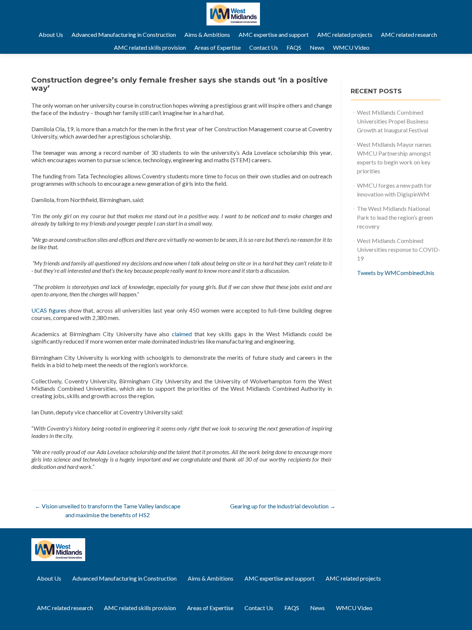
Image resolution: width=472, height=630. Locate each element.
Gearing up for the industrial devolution (283, 505)
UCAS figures (48, 310)
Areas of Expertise (217, 47)
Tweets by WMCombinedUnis (395, 272)
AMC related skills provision (150, 47)
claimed (182, 333)
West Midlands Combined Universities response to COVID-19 (398, 249)
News (317, 47)
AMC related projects (344, 34)
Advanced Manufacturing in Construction (124, 34)
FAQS (294, 47)
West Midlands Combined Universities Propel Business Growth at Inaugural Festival (392, 121)
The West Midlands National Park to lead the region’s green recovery (395, 217)
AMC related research (409, 34)
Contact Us (263, 47)
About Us (51, 34)
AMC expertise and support (274, 34)
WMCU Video (351, 47)
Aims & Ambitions (207, 34)
